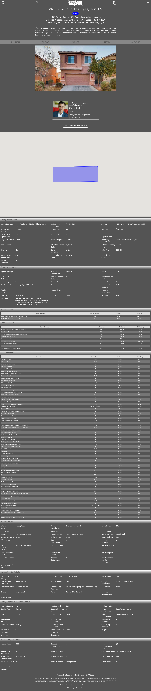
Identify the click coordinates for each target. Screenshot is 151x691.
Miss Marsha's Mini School (8, 380)
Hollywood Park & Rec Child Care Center (11, 392)
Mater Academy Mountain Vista (9, 339)
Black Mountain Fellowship (8, 432)
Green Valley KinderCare (7, 456)
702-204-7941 (71, 224)
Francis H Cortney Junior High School (11, 318)
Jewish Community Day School (9, 491)
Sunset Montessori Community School (11, 430)
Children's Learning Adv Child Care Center (12, 496)
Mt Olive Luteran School (7, 413)
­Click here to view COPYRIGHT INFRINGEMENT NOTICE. (72, 681)
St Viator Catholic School (8, 500)
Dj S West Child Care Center (8, 482)
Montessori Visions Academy (8, 423)
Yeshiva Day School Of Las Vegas (9, 463)
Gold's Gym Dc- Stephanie (8, 439)
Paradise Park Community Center (10, 458)
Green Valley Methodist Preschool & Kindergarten (14, 425)
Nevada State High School (8, 341)
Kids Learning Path (6, 387)
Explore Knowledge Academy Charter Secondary (14, 334)
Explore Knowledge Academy (9, 343)
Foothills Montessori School (8, 505)
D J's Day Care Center (7, 479)
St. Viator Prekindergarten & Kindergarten (12, 512)
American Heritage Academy (8, 406)
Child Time (4, 451)
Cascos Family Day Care (7, 453)
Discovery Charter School (8, 336)
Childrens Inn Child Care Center (9, 371)
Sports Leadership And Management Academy (13, 329)
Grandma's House (6, 489)
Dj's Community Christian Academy (10, 470)
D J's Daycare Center (6, 477)
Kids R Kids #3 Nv (5, 361)
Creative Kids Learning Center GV (10, 409)
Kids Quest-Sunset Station (8, 369)
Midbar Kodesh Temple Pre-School (10, 510)
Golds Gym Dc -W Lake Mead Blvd (10, 442)
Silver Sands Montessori (7, 332)
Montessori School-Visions (8, 397)
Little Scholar (5, 465)
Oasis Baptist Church (6, 359)
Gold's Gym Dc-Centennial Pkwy (9, 434)
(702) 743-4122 (74, 117)
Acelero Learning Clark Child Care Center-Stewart (14, 493)
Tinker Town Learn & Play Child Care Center (12, 517)
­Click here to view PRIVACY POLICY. (97, 681)
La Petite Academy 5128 (7, 385)
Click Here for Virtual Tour (75, 125)
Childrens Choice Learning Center (10, 376)
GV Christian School (6, 383)
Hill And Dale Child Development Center (12, 404)
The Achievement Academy (8, 472)
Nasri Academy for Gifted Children (10, 399)
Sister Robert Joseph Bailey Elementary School (14, 316)
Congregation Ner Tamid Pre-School (11, 460)
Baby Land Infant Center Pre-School (11, 373)
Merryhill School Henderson (8, 449)
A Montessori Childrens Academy (10, 394)
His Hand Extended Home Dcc (9, 503)
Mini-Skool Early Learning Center (10, 486)
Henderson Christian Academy (9, 515)
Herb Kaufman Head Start (8, 366)
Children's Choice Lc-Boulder (9, 416)
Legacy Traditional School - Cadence (11, 348)
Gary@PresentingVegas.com (80, 115)
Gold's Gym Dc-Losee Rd (7, 437)
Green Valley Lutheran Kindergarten (11, 444)
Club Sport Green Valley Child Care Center (12, 390)
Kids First (3, 467)
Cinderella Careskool (6, 498)
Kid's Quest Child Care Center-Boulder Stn (12, 411)
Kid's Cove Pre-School (7, 402)
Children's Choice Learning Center (10, 378)
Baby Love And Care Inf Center (9, 418)
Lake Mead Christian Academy (9, 484)
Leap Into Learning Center (8, 364)
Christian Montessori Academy (9, 420)
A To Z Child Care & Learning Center (10, 446)
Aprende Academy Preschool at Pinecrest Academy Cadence (17, 346)
